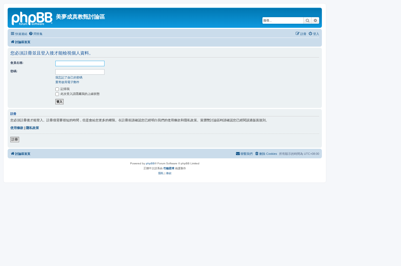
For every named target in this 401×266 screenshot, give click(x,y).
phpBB (150, 163)
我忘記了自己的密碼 (68, 77)
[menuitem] (36, 34)
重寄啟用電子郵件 (67, 82)
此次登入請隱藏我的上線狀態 (80, 93)
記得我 (65, 88)
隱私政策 (32, 128)
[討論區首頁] (32, 17)
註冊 (14, 139)
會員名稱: (16, 62)
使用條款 (16, 128)
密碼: (13, 71)
